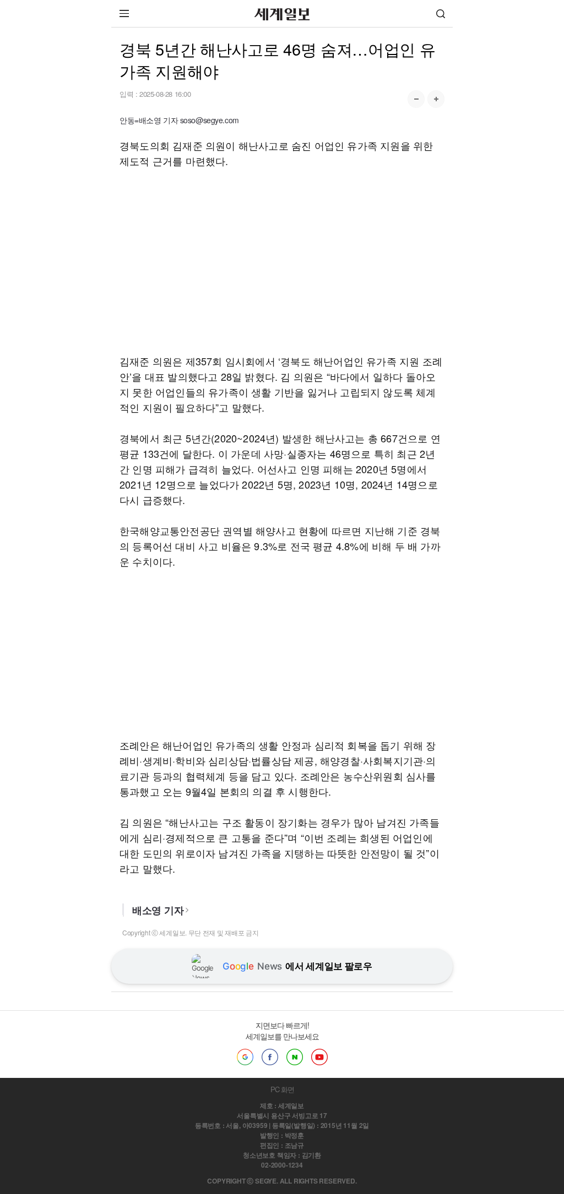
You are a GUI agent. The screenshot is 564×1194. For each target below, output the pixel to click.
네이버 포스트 (294, 1057)
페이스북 (270, 1057)
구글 (245, 1057)
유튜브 (319, 1057)
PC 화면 (282, 1089)
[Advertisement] (282, 261)
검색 (441, 13)
